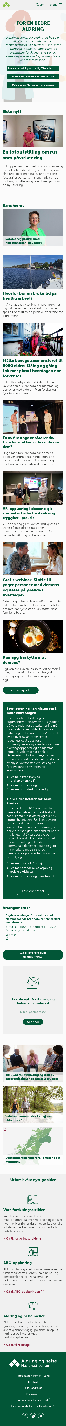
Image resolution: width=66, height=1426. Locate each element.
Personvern (33, 1394)
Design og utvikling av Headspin (31, 1406)
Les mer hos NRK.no (23, 863)
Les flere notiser (33, 891)
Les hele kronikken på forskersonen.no (24, 778)
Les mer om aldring (23, 785)
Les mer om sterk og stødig (28, 789)
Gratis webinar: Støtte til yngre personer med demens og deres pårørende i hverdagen (31, 587)
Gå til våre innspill (18, 1345)
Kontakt (33, 1382)
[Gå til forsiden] (33, 1363)
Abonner (33, 1022)
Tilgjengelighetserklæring (31, 1400)
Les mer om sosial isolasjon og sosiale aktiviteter (30, 870)
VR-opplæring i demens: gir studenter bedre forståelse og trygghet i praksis (29, 513)
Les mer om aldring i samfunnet (31, 876)
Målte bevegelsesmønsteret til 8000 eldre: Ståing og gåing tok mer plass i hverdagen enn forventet (33, 368)
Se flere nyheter (20, 690)
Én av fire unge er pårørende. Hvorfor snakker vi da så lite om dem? (31, 442)
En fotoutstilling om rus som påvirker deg (30, 155)
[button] (37, 4)
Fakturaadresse (33, 1387)
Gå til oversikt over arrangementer (33, 954)
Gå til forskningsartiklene (23, 1238)
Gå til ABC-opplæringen (23, 1292)
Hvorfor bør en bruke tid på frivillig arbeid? (30, 296)
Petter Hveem (42, 1375)
